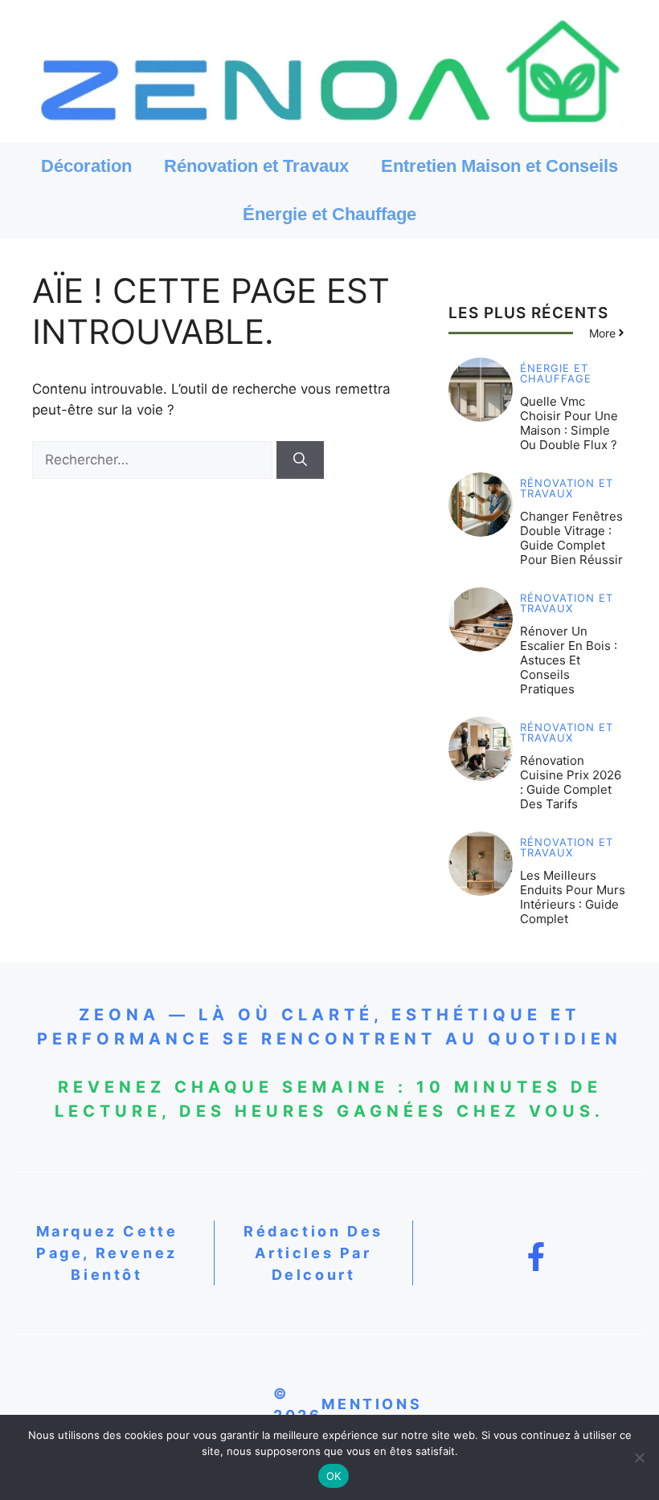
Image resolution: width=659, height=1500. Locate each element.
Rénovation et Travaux (256, 166)
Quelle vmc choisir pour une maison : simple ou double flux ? (569, 423)
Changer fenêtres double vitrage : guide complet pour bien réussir (571, 538)
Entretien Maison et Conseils (499, 166)
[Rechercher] (300, 460)
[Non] (639, 1457)
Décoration (86, 166)
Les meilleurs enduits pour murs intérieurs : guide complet (572, 897)
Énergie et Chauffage (329, 214)
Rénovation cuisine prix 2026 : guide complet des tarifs (570, 782)
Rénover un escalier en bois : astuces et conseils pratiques (568, 660)
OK (334, 1475)
